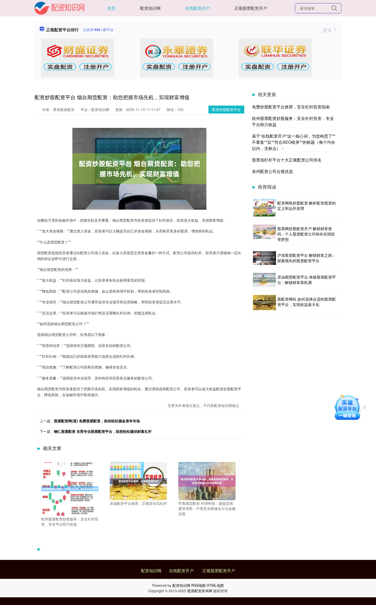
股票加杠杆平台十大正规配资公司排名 (287, 160)
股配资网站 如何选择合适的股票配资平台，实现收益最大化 (306, 301)
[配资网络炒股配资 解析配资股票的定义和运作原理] (264, 208)
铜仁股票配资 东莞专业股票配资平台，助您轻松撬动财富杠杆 (103, 431)
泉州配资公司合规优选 (272, 171)
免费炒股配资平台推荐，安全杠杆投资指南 (291, 107)
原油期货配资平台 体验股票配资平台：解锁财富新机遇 (306, 279)
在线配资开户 (197, 8)
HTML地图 (215, 585)
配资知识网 (150, 8)
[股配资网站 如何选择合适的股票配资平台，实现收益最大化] (264, 302)
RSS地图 (198, 585)
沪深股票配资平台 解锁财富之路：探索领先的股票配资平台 (306, 257)
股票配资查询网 (199, 590)
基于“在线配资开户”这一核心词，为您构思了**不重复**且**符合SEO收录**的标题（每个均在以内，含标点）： (293, 142)
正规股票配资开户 (250, 8)
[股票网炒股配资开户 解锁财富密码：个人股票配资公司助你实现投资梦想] (264, 233)
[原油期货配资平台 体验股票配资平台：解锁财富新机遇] (264, 280)
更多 (328, 30)
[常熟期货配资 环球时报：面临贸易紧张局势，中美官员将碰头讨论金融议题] (207, 480)
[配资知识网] (60, 7)
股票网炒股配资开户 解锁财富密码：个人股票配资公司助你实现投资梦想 (306, 234)
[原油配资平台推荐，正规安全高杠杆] (138, 480)
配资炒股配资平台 (226, 109)
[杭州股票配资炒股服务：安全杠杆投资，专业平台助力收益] (69, 488)
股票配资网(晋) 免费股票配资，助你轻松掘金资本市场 (97, 420)
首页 (111, 8)
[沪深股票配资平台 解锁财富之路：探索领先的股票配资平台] (264, 258)
